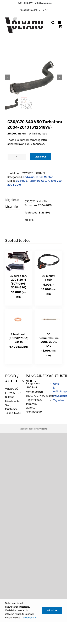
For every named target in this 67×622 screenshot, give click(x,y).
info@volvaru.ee (43, 3)
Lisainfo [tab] (9, 206)
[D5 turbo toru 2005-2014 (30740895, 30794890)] (18, 261)
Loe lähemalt (29, 617)
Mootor (48, 177)
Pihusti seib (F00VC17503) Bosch (18, 338)
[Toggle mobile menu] (60, 22)
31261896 (21, 180)
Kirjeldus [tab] (9, 200)
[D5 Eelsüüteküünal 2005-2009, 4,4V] (48, 319)
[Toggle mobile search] (53, 22)
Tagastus (58, 400)
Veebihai (43, 429)
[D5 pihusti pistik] (48, 261)
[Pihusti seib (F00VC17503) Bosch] (18, 319)
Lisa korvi (40, 156)
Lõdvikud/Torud (33, 177)
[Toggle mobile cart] (60, 26)
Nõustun (52, 610)
